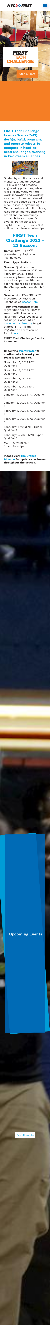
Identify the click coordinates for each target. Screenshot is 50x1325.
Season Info (30, 302)
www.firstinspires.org (18, 323)
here (15, 333)
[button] (45, 5)
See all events (25, 1135)
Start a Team (27, 73)
